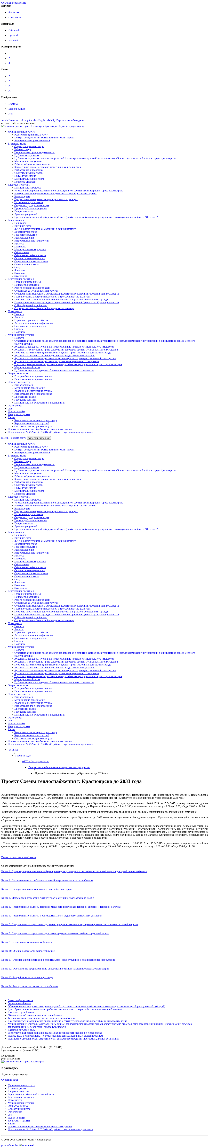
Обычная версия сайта (13, 2)
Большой (13, 40)
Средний (13, 35)
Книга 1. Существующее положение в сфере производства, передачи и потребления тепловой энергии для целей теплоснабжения (74, 871)
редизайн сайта (18, 1145)
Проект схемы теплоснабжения (18, 857)
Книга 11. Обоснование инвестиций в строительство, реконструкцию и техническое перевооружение (58, 959)
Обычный (14, 30)
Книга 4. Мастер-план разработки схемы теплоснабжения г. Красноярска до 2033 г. (47, 898)
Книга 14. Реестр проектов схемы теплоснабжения (29, 986)
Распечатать (10, 1058)
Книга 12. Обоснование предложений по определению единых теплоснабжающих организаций (55, 968)
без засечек (14, 12)
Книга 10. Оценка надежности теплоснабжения (28, 951)
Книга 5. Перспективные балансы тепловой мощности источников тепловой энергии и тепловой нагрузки (61, 906)
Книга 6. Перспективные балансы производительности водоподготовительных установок (51, 915)
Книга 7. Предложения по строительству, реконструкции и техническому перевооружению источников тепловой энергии (69, 924)
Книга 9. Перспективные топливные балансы (26, 942)
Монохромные (16, 108)
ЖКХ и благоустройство (35, 761)
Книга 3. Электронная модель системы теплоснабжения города (36, 889)
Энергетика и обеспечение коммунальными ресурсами (59, 767)
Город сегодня (23, 755)
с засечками (15, 17)
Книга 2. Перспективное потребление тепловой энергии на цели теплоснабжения (47, 880)
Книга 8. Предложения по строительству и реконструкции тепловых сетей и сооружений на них (55, 933)
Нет (10, 113)
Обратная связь (9, 1079)
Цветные (13, 103)
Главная (13, 749)
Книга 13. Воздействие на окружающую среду (27, 977)
